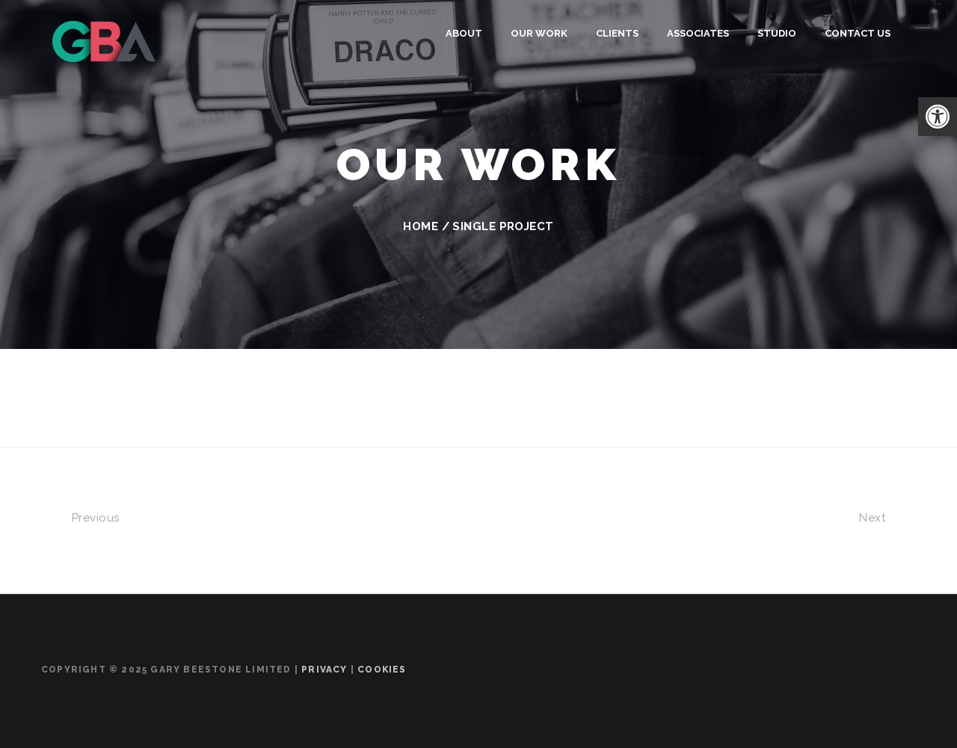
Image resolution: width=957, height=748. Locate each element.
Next (873, 518)
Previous (93, 518)
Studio (776, 33)
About (464, 33)
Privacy (324, 669)
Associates (698, 33)
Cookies (381, 669)
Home (420, 226)
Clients (617, 33)
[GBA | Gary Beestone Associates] (104, 40)
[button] (937, 116)
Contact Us (857, 33)
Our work (539, 33)
